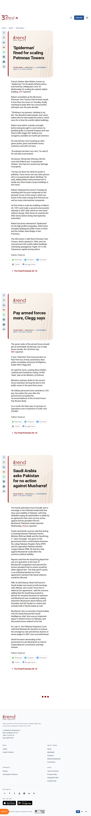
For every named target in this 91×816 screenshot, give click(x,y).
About (49, 749)
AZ (82, 811)
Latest (5, 749)
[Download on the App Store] (9, 803)
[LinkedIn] (29, 793)
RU (86, 811)
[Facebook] (10, 793)
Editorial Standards (53, 759)
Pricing (5, 771)
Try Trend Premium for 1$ (25, 271)
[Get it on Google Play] (24, 803)
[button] (4, 33)
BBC (13, 352)
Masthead (50, 752)
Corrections (51, 762)
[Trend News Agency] (9, 717)
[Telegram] (24, 793)
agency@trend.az (8, 738)
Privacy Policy (52, 774)
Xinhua (25, 526)
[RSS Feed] (34, 793)
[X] (14, 793)
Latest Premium (8, 752)
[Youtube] (19, 793)
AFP (21, 92)
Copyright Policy (52, 777)
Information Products (10, 774)
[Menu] (87, 17)
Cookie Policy (51, 781)
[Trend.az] (10, 17)
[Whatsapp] (5, 793)
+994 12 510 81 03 (8, 735)
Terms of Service (52, 771)
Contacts (50, 755)
